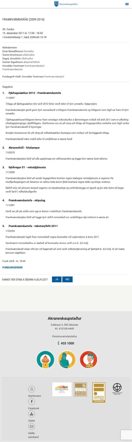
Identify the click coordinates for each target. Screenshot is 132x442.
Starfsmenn (34, 395)
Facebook (33, 408)
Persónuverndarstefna (64, 336)
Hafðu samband (33, 435)
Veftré (31, 420)
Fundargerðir (12, 267)
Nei (67, 279)
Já (56, 279)
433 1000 (67, 343)
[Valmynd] (127, 4)
